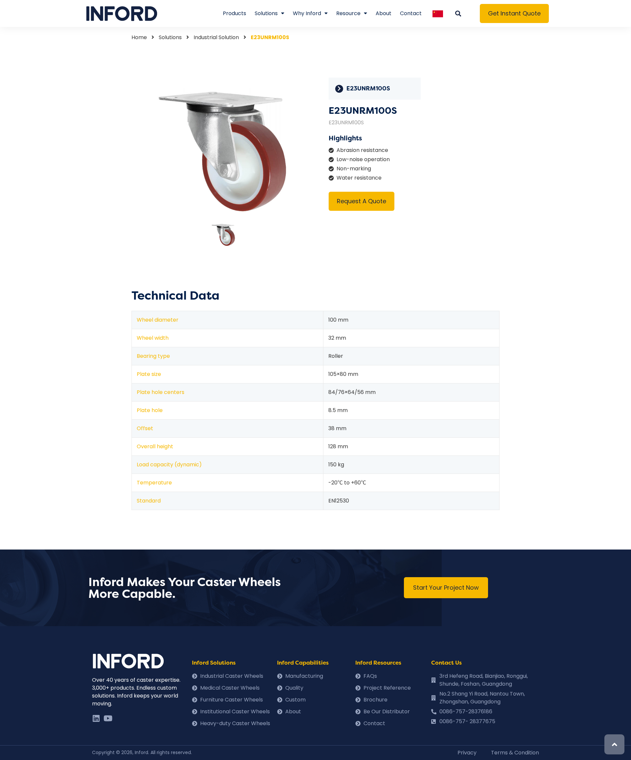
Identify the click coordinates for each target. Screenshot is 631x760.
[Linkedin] (96, 718)
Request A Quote (361, 201)
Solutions (266, 13)
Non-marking (354, 168)
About (383, 13)
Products (234, 13)
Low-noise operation (363, 159)
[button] (514, 13)
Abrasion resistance (362, 150)
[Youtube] (108, 718)
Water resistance (359, 178)
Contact (411, 13)
